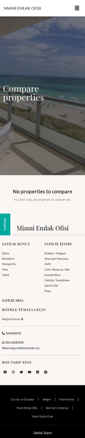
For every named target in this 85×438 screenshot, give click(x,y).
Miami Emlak (66, 399)
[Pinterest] (45, 372)
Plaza (47, 291)
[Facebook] (5, 372)
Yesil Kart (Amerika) (57, 407)
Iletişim (46, 399)
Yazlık (5, 274)
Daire (5, 253)
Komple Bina (52, 274)
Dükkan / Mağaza (55, 253)
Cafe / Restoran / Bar (57, 269)
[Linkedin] (37, 372)
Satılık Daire (43, 433)
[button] (77, 8)
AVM (47, 264)
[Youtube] (29, 372)
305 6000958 (14, 342)
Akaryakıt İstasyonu (56, 258)
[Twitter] (21, 372)
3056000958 (13, 333)
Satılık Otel (51, 285)
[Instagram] (13, 372)
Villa (5, 269)
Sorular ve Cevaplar (22, 399)
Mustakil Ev (9, 264)
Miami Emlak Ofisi (22, 8)
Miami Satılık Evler (42, 416)
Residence (8, 258)
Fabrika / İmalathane (57, 280)
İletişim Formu (11, 319)
